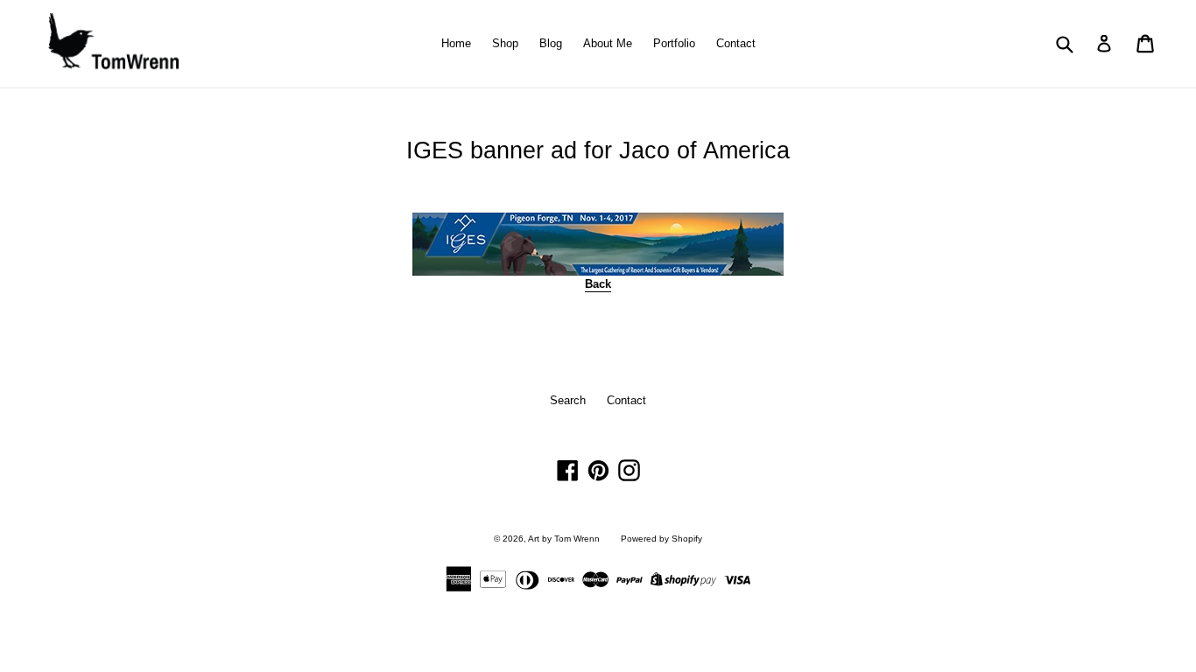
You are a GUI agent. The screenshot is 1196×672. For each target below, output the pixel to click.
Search (568, 400)
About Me (607, 43)
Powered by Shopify (661, 538)
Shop (505, 43)
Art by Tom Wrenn (564, 538)
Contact (736, 43)
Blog (550, 43)
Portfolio (674, 43)
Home (456, 43)
